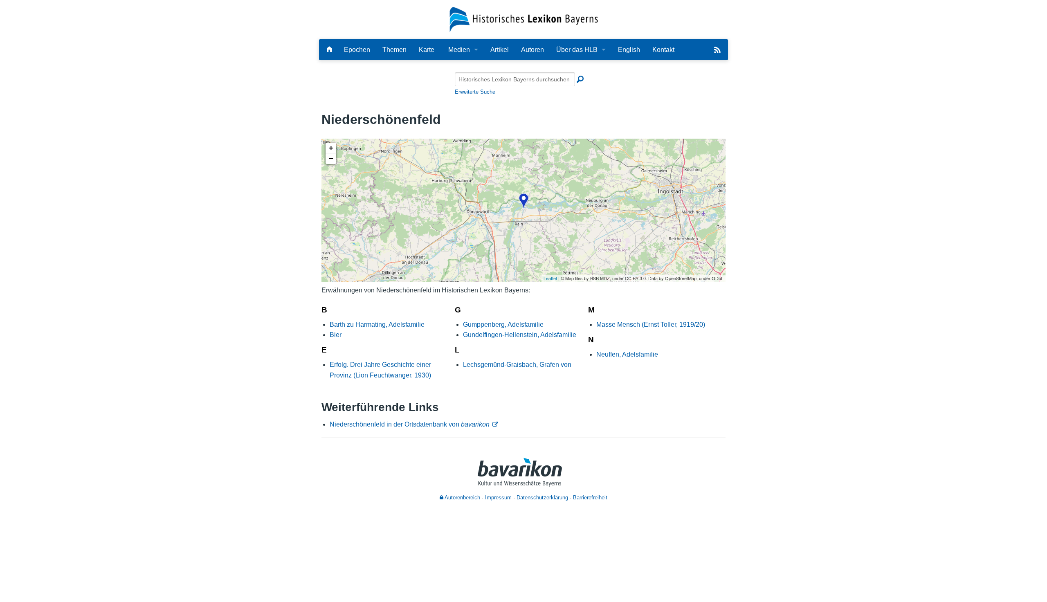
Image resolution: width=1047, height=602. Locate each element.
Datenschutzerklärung (542, 497)
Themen (394, 49)
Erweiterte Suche (475, 92)
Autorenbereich (461, 497)
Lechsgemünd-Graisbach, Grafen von (517, 364)
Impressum (498, 497)
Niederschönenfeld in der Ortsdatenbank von (410, 424)
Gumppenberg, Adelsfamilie (503, 324)
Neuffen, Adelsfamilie (627, 354)
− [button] (331, 158)
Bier (336, 334)
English (629, 49)
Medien (459, 49)
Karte (426, 49)
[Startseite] (523, 19)
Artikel (499, 49)
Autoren (532, 49)
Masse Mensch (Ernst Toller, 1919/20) (650, 324)
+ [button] (331, 148)
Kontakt (663, 49)
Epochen (357, 49)
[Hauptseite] (329, 49)
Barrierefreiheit (590, 497)
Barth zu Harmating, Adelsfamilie (377, 324)
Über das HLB (577, 49)
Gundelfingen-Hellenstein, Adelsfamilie (519, 334)
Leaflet (550, 278)
